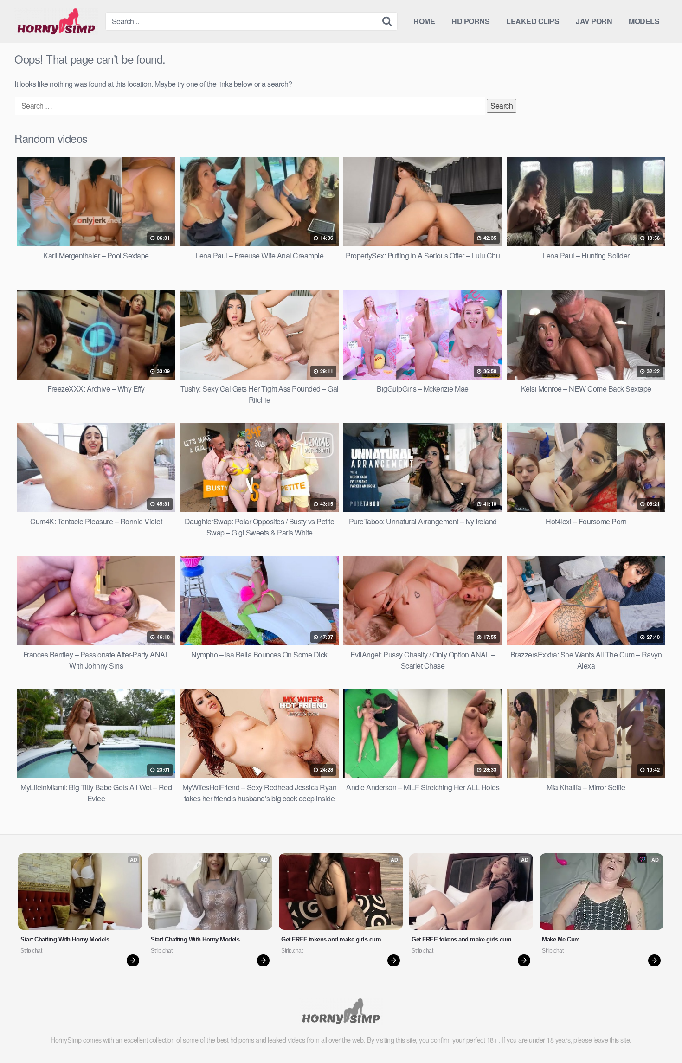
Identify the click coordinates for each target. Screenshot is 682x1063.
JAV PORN (594, 21)
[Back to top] (656, 1033)
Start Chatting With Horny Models (64, 939)
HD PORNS (470, 21)
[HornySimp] (56, 21)
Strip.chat (31, 950)
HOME (424, 21)
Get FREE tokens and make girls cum (331, 939)
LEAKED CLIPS (532, 21)
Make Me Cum (561, 939)
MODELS (644, 21)
